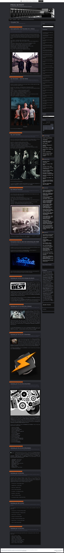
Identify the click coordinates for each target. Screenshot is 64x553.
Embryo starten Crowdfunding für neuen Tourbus (47, 240)
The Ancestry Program (18, 191)
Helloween (49, 279)
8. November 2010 (20, 501)
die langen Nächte (26, 250)
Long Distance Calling (35, 474)
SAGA (15, 308)
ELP (43, 276)
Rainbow (44, 290)
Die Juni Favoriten (15, 134)
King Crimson (12, 280)
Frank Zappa (50, 276)
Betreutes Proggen (46, 135)
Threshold (47, 298)
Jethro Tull (49, 280)
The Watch (19, 475)
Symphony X (45, 295)
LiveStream (30, 286)
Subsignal (44, 294)
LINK (28, 251)
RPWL (15, 530)
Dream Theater (31, 529)
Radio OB (11, 184)
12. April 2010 (20, 526)
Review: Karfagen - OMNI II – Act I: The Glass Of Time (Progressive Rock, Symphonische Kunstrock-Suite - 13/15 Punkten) (48, 206)
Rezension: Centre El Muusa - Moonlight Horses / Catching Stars (48, 181)
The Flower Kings (21, 136)
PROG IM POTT (17, 5)
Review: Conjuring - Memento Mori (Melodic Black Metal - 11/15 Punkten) (48, 213)
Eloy (51, 275)
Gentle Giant (50, 277)
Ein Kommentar (25, 475)
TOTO (22, 475)
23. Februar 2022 (20, 187)
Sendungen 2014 (20, 449)
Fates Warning (35, 449)
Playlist (14, 19)
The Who (37, 504)
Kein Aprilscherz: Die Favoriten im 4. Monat (22, 28)
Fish (47, 276)
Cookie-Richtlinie (24, 550)
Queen (46, 289)
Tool (24, 280)
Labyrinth (24, 504)
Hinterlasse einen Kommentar (31, 136)
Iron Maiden (45, 280)
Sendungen (29, 279)
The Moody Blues (49, 297)
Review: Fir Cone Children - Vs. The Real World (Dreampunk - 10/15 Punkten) (48, 197)
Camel (48, 272)
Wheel (49, 300)
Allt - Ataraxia (45, 143)
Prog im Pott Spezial (25, 279)
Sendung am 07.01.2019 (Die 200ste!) (21, 306)
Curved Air (46, 273)
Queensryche (50, 289)
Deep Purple (31, 449)
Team (10, 19)
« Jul (43, 132)
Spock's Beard (48, 292)
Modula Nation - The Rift (47, 147)
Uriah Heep (18, 308)
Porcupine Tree (12, 136)
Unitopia (44, 299)
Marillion (15, 280)
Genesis (38, 307)
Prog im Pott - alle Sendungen (18, 135)
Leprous (38, 449)
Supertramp (13, 191)
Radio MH (16, 184)
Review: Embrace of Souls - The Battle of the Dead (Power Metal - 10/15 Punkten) (48, 210)
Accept (29, 449)
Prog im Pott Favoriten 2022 (26, 135)
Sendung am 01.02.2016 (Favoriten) (20, 383)
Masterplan (34, 529)
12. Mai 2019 (20, 276)
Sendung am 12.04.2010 (17, 528)
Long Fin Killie (19, 421)
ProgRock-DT (45, 232)
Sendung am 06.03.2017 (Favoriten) (20, 334)
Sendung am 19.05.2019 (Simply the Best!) (22, 278)
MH (31, 184)
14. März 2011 (20, 471)
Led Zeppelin (51, 283)
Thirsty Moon (25, 136)
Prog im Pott (15, 187)
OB (30, 184)
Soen (45, 292)
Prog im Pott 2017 (25, 335)
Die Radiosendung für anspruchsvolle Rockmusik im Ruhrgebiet (21, 6)
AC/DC (27, 449)
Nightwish (49, 286)
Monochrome (37, 135)
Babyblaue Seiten (46, 159)
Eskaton (34, 135)
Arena (26, 529)
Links (18, 19)
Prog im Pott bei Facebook (47, 264)
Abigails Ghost (27, 474)
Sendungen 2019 (33, 279)
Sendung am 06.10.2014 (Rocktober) (20, 448)
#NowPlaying (45, 139)
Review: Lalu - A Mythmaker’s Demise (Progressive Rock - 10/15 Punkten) (48, 194)
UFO (51, 298)
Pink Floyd (46, 288)
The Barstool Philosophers (32, 504)
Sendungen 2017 (33, 335)
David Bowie (49, 273)
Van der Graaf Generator (27, 336)
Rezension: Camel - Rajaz (47, 166)
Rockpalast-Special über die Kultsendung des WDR (24, 241)
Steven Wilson (49, 293)
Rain (15, 136)
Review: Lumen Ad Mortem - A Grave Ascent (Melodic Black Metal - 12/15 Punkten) (48, 191)
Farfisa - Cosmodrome (47, 151)
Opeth (52, 286)
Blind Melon (13, 336)
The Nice (23, 336)
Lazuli (48, 283)
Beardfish (47, 271)
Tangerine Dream (49, 295)
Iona (51, 279)
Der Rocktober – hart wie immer (19, 78)
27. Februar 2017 (20, 332)
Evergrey (45, 276)
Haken (47, 279)
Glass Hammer (45, 278)
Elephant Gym (48, 275)
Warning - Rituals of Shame (47, 153)
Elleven (16, 336)
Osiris (34, 190)
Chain (28, 529)
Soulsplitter (17, 136)
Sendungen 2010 (17, 504)
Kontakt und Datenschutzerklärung (27, 19)
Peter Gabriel (45, 287)
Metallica (50, 285)
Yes (51, 300)
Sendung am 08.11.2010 (17, 503)
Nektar (37, 529)
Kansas (44, 281)
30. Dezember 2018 (20, 304)
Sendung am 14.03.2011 (17, 473)
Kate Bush (47, 281)
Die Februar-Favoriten (16, 189)
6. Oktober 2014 (20, 446)
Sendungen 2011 (20, 474)
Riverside (47, 290)
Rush (11, 191)
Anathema (31, 474)
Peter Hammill (50, 287)
